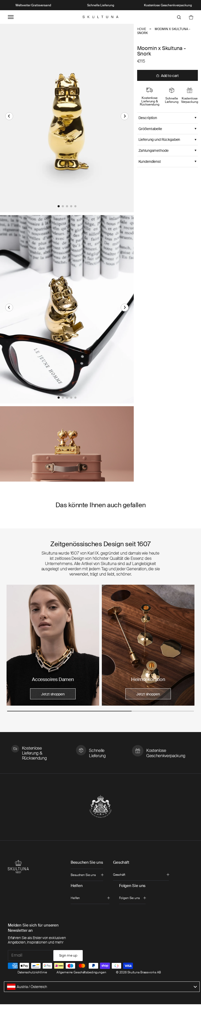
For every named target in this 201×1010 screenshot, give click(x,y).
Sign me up (68, 955)
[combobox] (102, 986)
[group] (52, 645)
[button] (9, 116)
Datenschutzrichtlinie (32, 972)
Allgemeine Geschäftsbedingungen (81, 972)
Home (141, 29)
